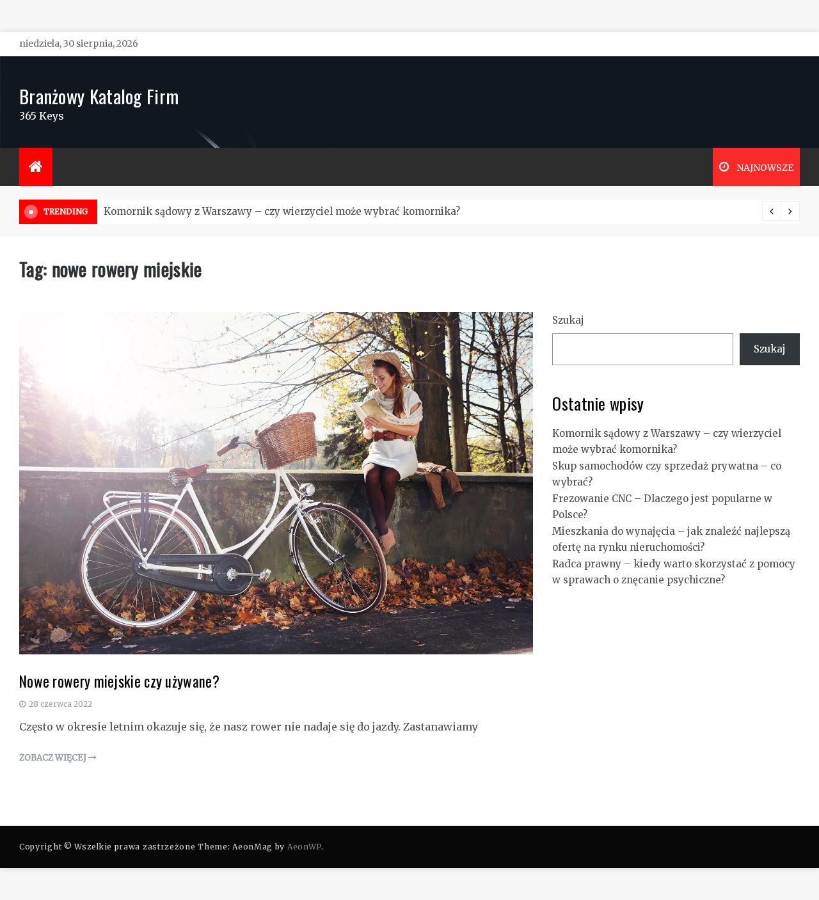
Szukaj (568, 320)
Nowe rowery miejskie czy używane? (119, 681)
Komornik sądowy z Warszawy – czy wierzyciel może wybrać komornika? (282, 211)
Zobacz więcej (53, 757)
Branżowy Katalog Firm (99, 95)
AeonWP (304, 846)
